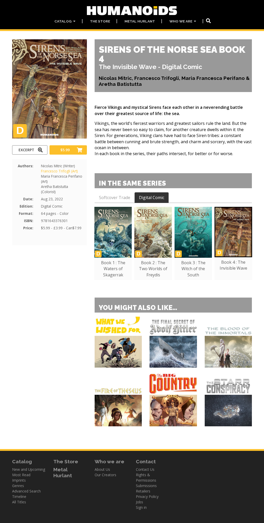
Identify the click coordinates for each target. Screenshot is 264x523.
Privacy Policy (147, 496)
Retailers (143, 491)
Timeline (19, 496)
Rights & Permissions (146, 477)
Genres (18, 485)
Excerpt (26, 149)
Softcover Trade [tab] (114, 197)
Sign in (141, 507)
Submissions (146, 485)
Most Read (21, 474)
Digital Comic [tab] (151, 197)
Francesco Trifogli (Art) (59, 171)
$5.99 (65, 149)
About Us (102, 469)
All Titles (19, 501)
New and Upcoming (28, 469)
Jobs (139, 501)
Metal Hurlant (140, 21)
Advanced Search (26, 491)
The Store (100, 21)
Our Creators (105, 474)
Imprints (19, 480)
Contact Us (145, 469)
